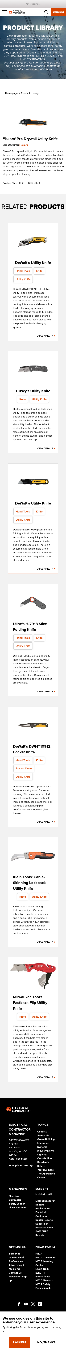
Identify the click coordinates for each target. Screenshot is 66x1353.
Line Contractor (18, 1207)
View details (45, 336)
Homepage (11, 93)
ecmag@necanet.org (21, 1165)
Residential (43, 1162)
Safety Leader (17, 1203)
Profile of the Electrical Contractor (42, 1212)
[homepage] (17, 12)
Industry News (45, 1150)
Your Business (45, 1169)
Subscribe (58, 12)
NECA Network (44, 1280)
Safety (41, 1166)
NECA (38, 1253)
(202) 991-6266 (18, 1159)
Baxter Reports (44, 1220)
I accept (19, 1342)
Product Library (30, 93)
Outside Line (44, 1158)
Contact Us (15, 1272)
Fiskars (23, 145)
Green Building (46, 1139)
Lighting (41, 1154)
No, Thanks (46, 1342)
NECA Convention (45, 1257)
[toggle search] (46, 12)
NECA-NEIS (42, 1269)
